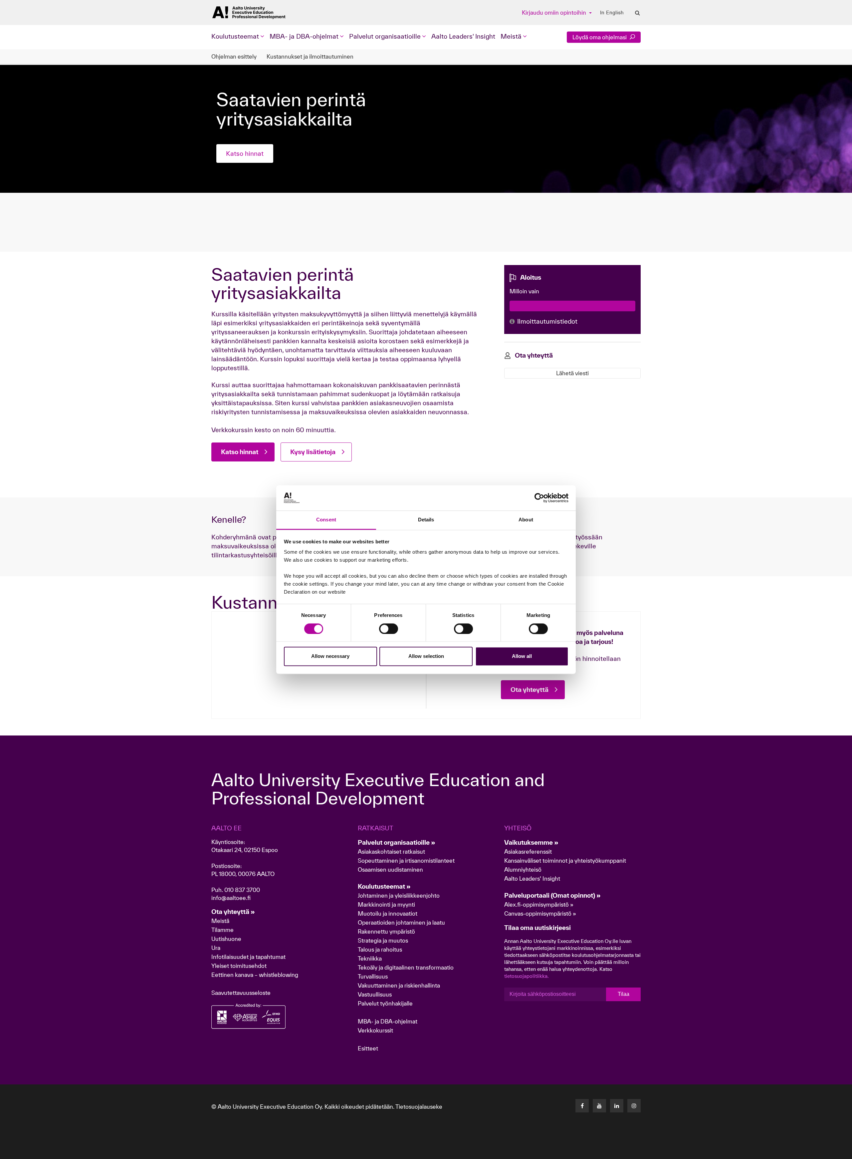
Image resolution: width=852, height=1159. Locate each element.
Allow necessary (330, 656)
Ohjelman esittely (234, 56)
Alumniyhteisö (522, 869)
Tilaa (623, 994)
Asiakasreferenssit (528, 851)
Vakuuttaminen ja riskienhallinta (399, 985)
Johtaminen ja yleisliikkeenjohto (399, 895)
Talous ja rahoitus (380, 949)
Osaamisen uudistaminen (390, 869)
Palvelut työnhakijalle (385, 1003)
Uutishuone (226, 939)
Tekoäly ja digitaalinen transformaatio (406, 967)
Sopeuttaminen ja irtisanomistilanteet (406, 860)
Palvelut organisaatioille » (396, 842)
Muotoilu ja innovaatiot (387, 913)
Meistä (220, 921)
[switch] (388, 628)
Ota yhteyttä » (233, 911)
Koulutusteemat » (384, 886)
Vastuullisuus (375, 994)
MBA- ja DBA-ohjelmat (387, 1021)
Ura (215, 948)
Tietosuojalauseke (418, 1106)
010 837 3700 (242, 890)
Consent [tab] (326, 520)
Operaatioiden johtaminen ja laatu (401, 922)
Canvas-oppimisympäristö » (540, 913)
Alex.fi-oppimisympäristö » (538, 904)
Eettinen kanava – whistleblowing (255, 975)
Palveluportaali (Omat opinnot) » (552, 895)
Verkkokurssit (375, 1030)
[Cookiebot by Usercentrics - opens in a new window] (539, 498)
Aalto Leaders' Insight (463, 36)
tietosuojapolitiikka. (526, 976)
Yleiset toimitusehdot (239, 966)
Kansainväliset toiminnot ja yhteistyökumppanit (565, 860)
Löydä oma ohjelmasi (600, 37)
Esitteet (368, 1048)
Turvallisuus (373, 976)
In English (612, 12)
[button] (805, 1151)
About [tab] (526, 520)
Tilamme (222, 930)
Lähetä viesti (572, 373)
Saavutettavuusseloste (241, 993)
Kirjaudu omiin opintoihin (554, 12)
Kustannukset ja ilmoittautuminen (310, 56)
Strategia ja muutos (383, 940)
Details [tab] (426, 520)
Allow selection (426, 656)
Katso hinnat (245, 153)
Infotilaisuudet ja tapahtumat (248, 957)
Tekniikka (370, 958)
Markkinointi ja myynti (386, 904)
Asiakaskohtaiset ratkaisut (391, 851)
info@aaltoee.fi (231, 898)
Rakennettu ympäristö (386, 931)
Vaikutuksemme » (531, 842)
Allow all (522, 656)
